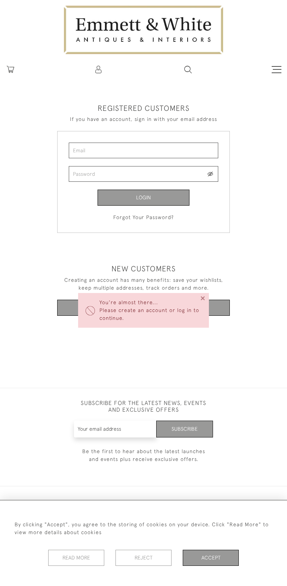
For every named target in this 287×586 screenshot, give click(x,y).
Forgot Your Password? (143, 217)
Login (143, 197)
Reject (143, 558)
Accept (210, 558)
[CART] (10, 69)
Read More (76, 558)
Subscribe (185, 429)
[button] (188, 69)
